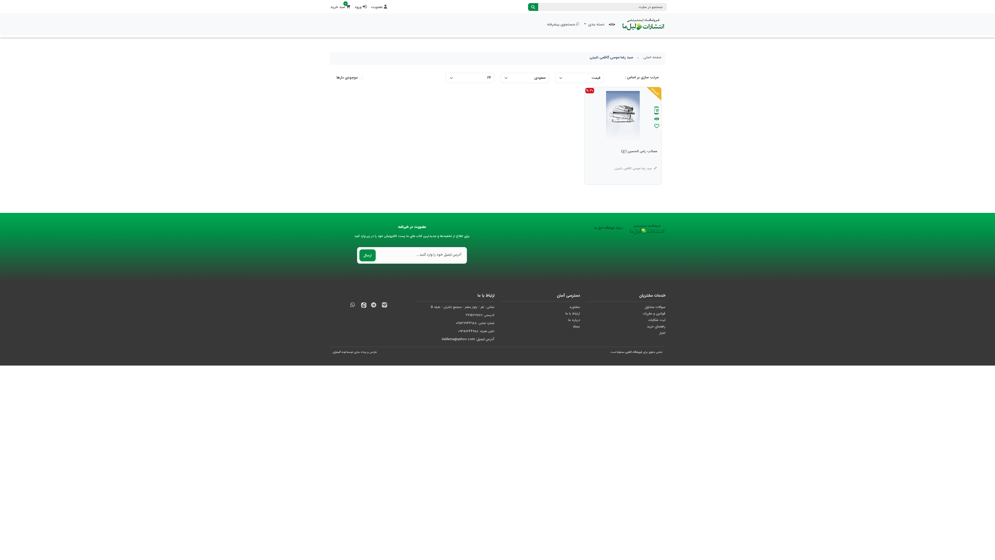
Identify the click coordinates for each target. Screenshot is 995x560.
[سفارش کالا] (656, 111)
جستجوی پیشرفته (561, 24)
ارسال (368, 255)
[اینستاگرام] (384, 306)
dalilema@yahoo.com (458, 339)
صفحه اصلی (652, 57)
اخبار (662, 333)
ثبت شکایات (656, 320)
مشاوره (575, 307)
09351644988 (468, 331)
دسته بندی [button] (596, 24)
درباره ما (574, 320)
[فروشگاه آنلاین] (643, 24)
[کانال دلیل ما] (373, 306)
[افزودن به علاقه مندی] (656, 126)
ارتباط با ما (572, 313)
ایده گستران (339, 352)
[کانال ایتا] (362, 306)
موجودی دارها (347, 77)
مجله (576, 326)
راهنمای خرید (656, 326)
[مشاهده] (656, 119)
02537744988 (466, 323)
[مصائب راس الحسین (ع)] (639, 162)
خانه (612, 24)
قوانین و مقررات (654, 313)
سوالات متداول (655, 307)
